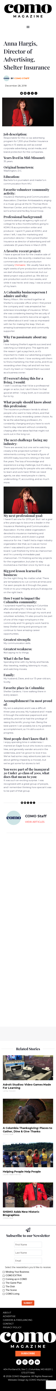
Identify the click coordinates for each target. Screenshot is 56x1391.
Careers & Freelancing (17, 1320)
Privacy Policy (12, 1327)
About (7, 1312)
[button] (28, 27)
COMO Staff (21, 78)
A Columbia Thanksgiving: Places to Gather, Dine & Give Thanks (27, 1130)
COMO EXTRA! (14, 1275)
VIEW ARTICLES (35, 821)
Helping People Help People (22, 1171)
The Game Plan (14, 1283)
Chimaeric (20, 265)
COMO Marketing (38, 1379)
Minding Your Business (17, 1272)
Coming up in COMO (16, 1279)
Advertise (9, 1316)
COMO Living (12, 1294)
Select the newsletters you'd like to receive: (28, 1267)
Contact (8, 1323)
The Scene (11, 1290)
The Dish (10, 1286)
